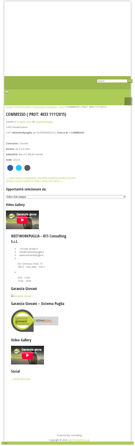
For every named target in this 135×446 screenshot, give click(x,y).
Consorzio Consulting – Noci (49, 106)
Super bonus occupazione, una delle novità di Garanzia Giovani (41, 177)
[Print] (27, 170)
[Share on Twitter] (19, 170)
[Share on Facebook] (10, 170)
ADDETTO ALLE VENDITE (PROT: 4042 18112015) (34, 180)
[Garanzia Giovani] (21, 295)
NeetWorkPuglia (44, 121)
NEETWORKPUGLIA (78, 440)
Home (9, 106)
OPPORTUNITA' (23, 106)
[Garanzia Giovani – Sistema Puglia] (39, 331)
